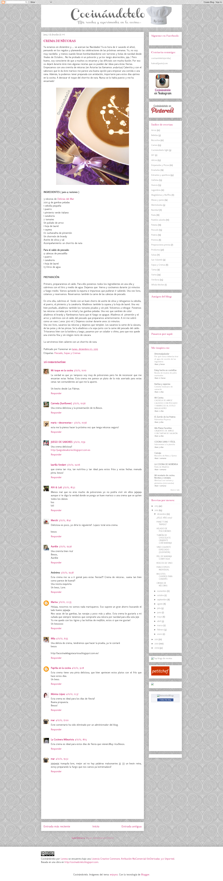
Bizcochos (155, 140)
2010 (157, 643)
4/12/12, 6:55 (62, 638)
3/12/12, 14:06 (73, 464)
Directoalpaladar (161, 354)
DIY (152, 155)
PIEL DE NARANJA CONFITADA (164, 557)
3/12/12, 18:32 (69, 487)
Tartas (154, 269)
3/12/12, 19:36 (65, 546)
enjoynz (114, 874)
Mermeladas (156, 205)
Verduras (155, 279)
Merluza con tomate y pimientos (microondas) (164, 481)
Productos (155, 250)
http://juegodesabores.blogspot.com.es (70, 450)
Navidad (155, 210)
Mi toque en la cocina (62, 370)
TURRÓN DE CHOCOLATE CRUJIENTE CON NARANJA (164, 539)
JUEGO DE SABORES (62, 441)
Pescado (58, 353)
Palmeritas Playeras (162, 419)
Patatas (154, 225)
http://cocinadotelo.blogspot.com (81, 862)
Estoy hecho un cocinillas (165, 370)
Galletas (155, 180)
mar (53, 720)
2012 (157, 510)
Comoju (157, 453)
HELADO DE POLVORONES (164, 529)
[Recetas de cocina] (160, 675)
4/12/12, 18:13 (81, 739)
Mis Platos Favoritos (163, 428)
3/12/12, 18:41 (65, 520)
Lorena (64, 858)
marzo (160, 625)
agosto (160, 604)
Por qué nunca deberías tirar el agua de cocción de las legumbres (166, 359)
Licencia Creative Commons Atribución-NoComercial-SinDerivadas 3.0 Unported (132, 858)
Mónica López (58, 694)
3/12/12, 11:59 (79, 441)
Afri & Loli (56, 487)
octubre (160, 595)
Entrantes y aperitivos (160, 175)
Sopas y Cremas (72, 353)
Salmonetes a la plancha (164, 444)
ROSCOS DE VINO (164, 563)
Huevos (154, 185)
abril (159, 621)
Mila (53, 638)
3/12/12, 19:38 (67, 572)
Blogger (145, 874)
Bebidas (154, 135)
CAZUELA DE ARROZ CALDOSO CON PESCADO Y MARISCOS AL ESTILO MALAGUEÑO (165, 404)
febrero (160, 629)
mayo (160, 616)
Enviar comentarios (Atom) (100, 837)
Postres (154, 235)
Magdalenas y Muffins (161, 195)
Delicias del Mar (65, 198)
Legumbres (156, 190)
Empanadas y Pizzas (160, 165)
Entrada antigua (132, 826)
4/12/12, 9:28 (78, 668)
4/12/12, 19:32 (62, 758)
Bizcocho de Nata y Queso (165, 455)
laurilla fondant (58, 464)
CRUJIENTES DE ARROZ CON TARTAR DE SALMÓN (165, 431)
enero (160, 634)
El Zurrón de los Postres (164, 417)
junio (159, 612)
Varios (154, 274)
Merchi (54, 520)
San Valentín (156, 260)
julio (159, 608)
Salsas (154, 255)
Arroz (153, 130)
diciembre (162, 514)
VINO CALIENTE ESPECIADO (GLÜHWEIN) (164, 550)
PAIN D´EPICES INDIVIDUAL (163, 568)
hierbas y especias (162, 384)
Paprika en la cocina (61, 668)
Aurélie (54, 546)
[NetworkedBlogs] (165, 695)
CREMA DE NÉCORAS (162, 584)
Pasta (153, 215)
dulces (154, 160)
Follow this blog (165, 700)
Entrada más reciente (57, 826)
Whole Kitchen (157, 284)
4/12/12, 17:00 (62, 720)
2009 (157, 648)
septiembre (162, 599)
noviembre (162, 591)
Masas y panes (157, 200)
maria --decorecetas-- (62, 422)
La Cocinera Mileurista (62, 739)
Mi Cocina (158, 397)
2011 (157, 639)
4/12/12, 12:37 (72, 694)
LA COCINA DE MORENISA (166, 464)
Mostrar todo (175, 490)
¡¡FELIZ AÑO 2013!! (164, 517)
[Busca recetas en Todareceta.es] (161, 658)
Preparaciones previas (160, 244)
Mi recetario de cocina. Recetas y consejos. (164, 476)
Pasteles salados (158, 220)
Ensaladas (155, 170)
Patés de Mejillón (161, 467)
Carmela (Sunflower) (61, 403)
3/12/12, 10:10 (80, 370)
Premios (154, 240)
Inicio (95, 826)
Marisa (54, 602)
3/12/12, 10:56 (79, 403)
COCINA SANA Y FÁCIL (164, 441)
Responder (56, 393)
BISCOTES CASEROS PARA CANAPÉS (164, 576)
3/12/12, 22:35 (65, 602)
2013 (157, 506)
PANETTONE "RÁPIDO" (162, 523)
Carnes (154, 145)
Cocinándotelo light (159, 150)
